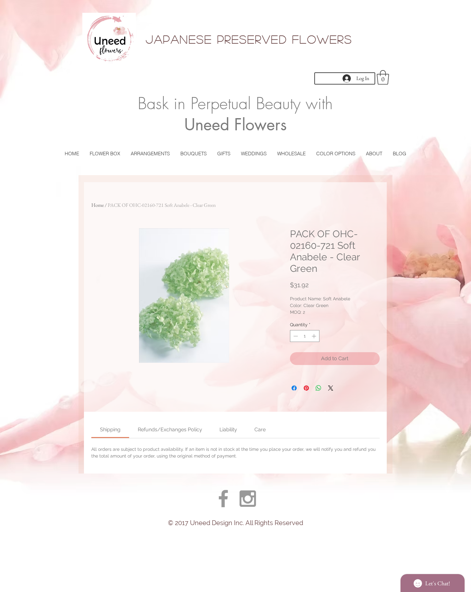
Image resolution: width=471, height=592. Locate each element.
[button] (383, 77)
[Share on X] (331, 388)
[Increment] (314, 336)
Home (97, 205)
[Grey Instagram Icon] (247, 498)
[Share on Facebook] (294, 388)
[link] (110, 429)
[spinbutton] (304, 336)
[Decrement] (295, 336)
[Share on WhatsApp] (318, 388)
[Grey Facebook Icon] (223, 498)
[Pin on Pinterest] (306, 388)
